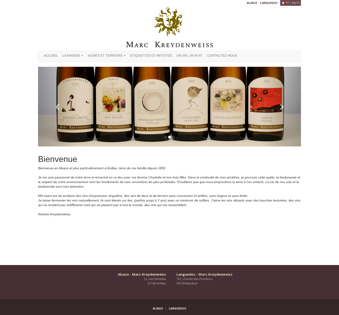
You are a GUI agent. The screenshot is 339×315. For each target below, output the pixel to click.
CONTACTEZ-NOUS (222, 55)
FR (287, 3)
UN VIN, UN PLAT (189, 55)
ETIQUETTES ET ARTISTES (151, 55)
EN (298, 3)
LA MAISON (71, 55)
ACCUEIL (51, 55)
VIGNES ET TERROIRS (105, 55)
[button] (57, 106)
